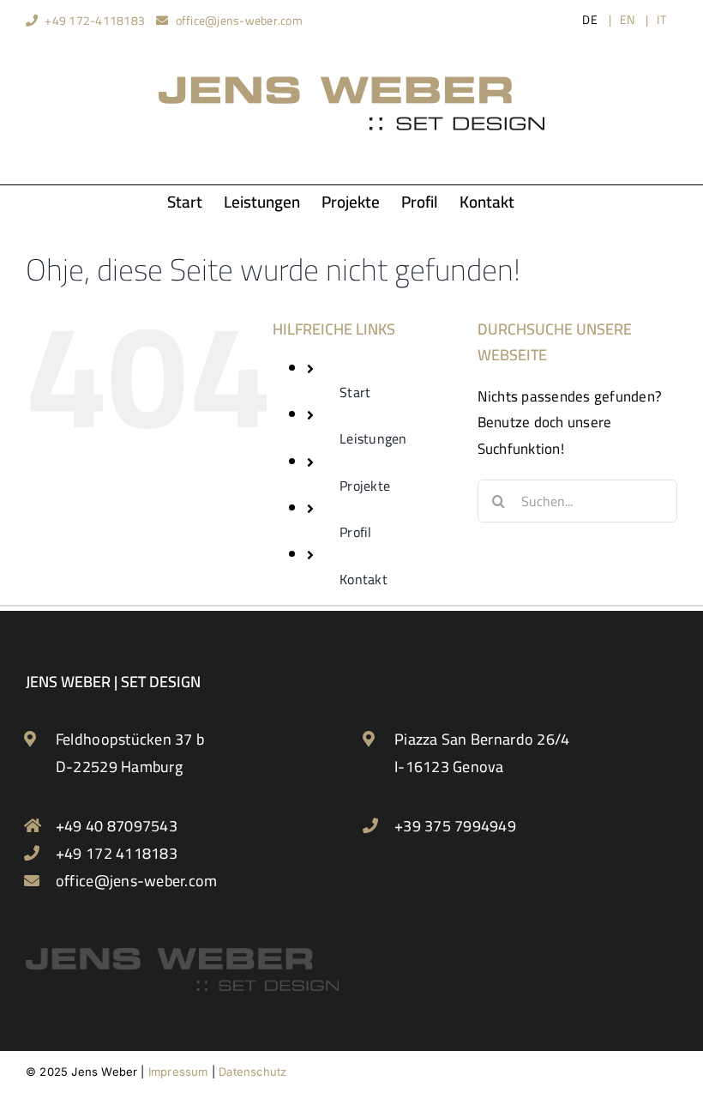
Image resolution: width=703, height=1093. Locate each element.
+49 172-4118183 (95, 20)
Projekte (364, 485)
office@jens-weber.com (239, 20)
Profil (355, 532)
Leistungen (373, 438)
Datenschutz (252, 1071)
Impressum (178, 1071)
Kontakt (363, 579)
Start (354, 392)
